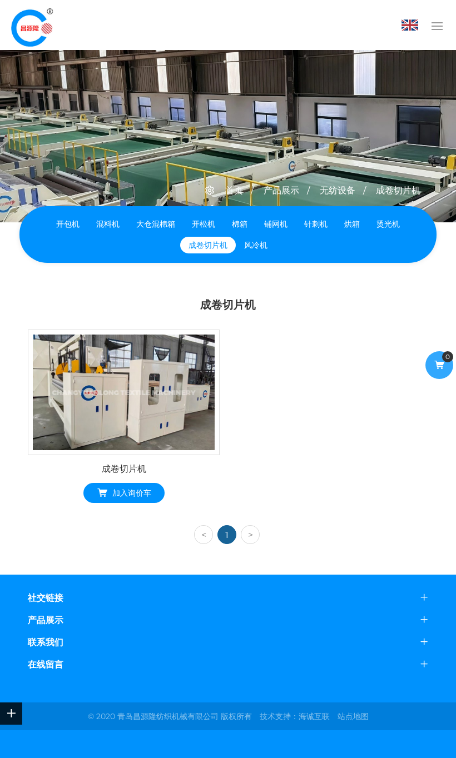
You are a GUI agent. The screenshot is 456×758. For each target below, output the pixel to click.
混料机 (108, 224)
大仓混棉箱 (155, 224)
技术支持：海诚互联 (295, 716)
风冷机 (255, 245)
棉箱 (239, 224)
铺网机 (276, 224)
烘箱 (352, 224)
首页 (234, 190)
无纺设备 (337, 190)
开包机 (68, 224)
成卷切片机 (398, 190)
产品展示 (281, 190)
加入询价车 (131, 493)
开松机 (203, 224)
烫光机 (388, 224)
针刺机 (316, 224)
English (412, 25)
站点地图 (353, 716)
